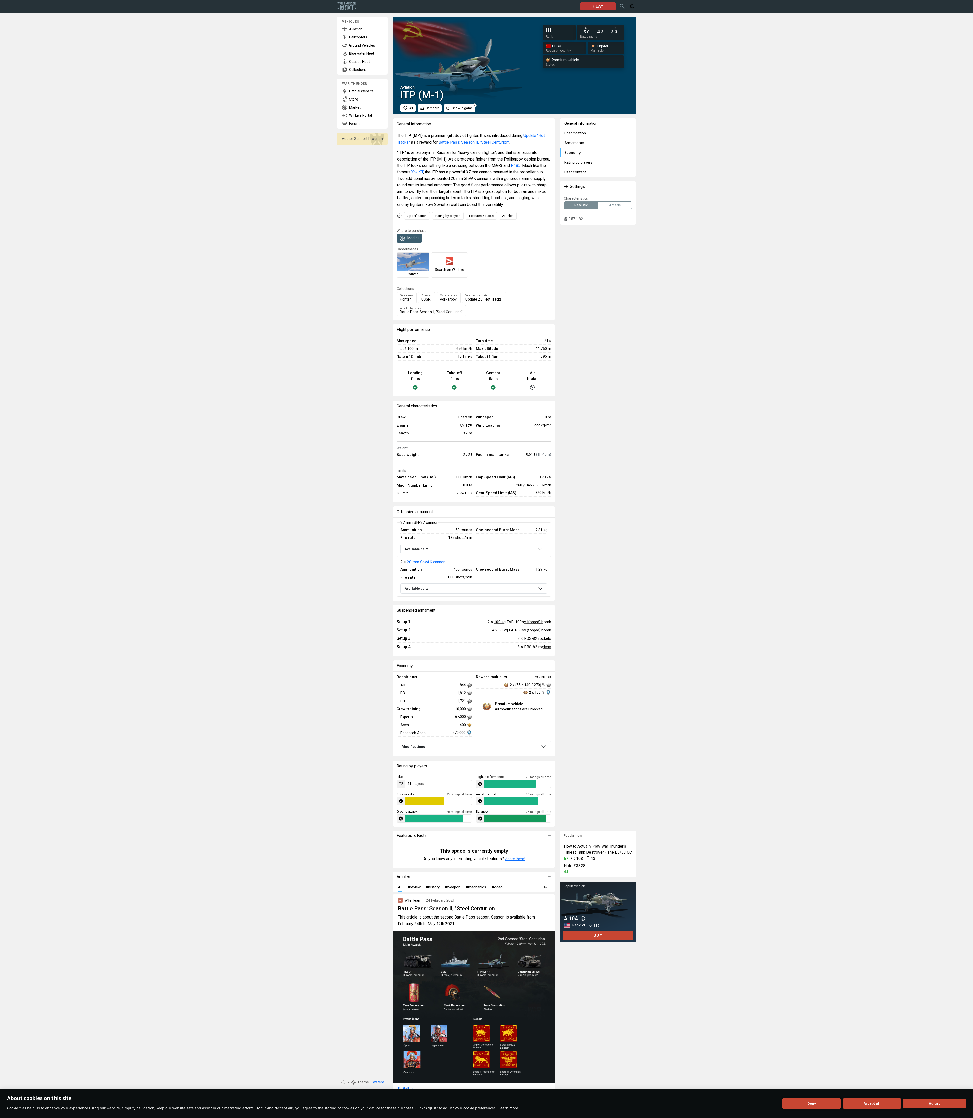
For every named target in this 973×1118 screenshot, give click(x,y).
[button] (343, 1082)
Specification (417, 216)
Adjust (934, 1103)
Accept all (872, 1103)
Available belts (416, 549)
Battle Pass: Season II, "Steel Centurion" (474, 142)
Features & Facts (481, 216)
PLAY (598, 6)
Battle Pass (406, 1088)
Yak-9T (417, 172)
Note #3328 (574, 865)
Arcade (615, 205)
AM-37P (466, 425)
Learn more (508, 1108)
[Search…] (622, 6)
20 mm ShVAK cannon (426, 562)
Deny (811, 1103)
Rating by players (447, 216)
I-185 (515, 165)
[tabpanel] (474, 559)
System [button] (378, 1082)
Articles (507, 216)
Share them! (515, 859)
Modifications (413, 747)
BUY (598, 935)
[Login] (632, 6)
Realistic (581, 205)
